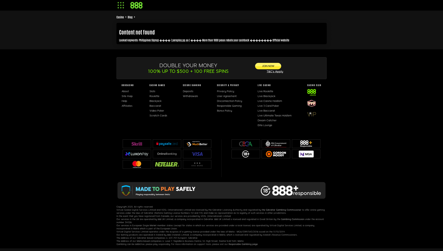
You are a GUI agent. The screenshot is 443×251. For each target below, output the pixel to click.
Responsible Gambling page (243, 244)
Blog (130, 17)
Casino (120, 17)
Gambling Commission (292, 219)
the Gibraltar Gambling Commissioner (281, 210)
